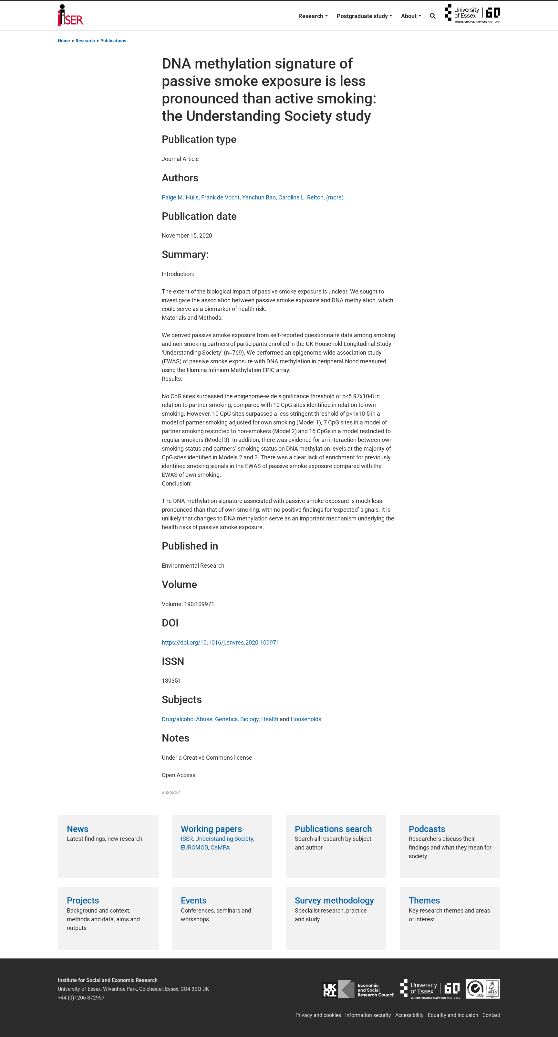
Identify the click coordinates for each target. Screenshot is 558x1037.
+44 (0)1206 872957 (81, 998)
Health (269, 719)
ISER (187, 838)
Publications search (333, 829)
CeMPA (220, 847)
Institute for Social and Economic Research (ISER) (71, 15)
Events (194, 900)
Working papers (211, 829)
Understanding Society (224, 838)
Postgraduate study (362, 16)
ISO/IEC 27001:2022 (483, 989)
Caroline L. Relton (301, 197)
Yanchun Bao (259, 197)
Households (306, 719)
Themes (424, 900)
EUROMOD (194, 847)
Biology (249, 719)
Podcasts (427, 829)
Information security (368, 1015)
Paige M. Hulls (180, 197)
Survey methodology (334, 900)
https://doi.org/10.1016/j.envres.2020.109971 (220, 642)
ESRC (358, 989)
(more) (335, 197)
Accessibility (409, 1015)
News (77, 829)
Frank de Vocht (220, 197)
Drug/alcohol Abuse (187, 719)
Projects (83, 900)
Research (310, 16)
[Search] (432, 16)
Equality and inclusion (453, 1015)
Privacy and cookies (318, 1015)
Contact (491, 1015)
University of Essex (472, 15)
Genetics (226, 719)
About (409, 16)
